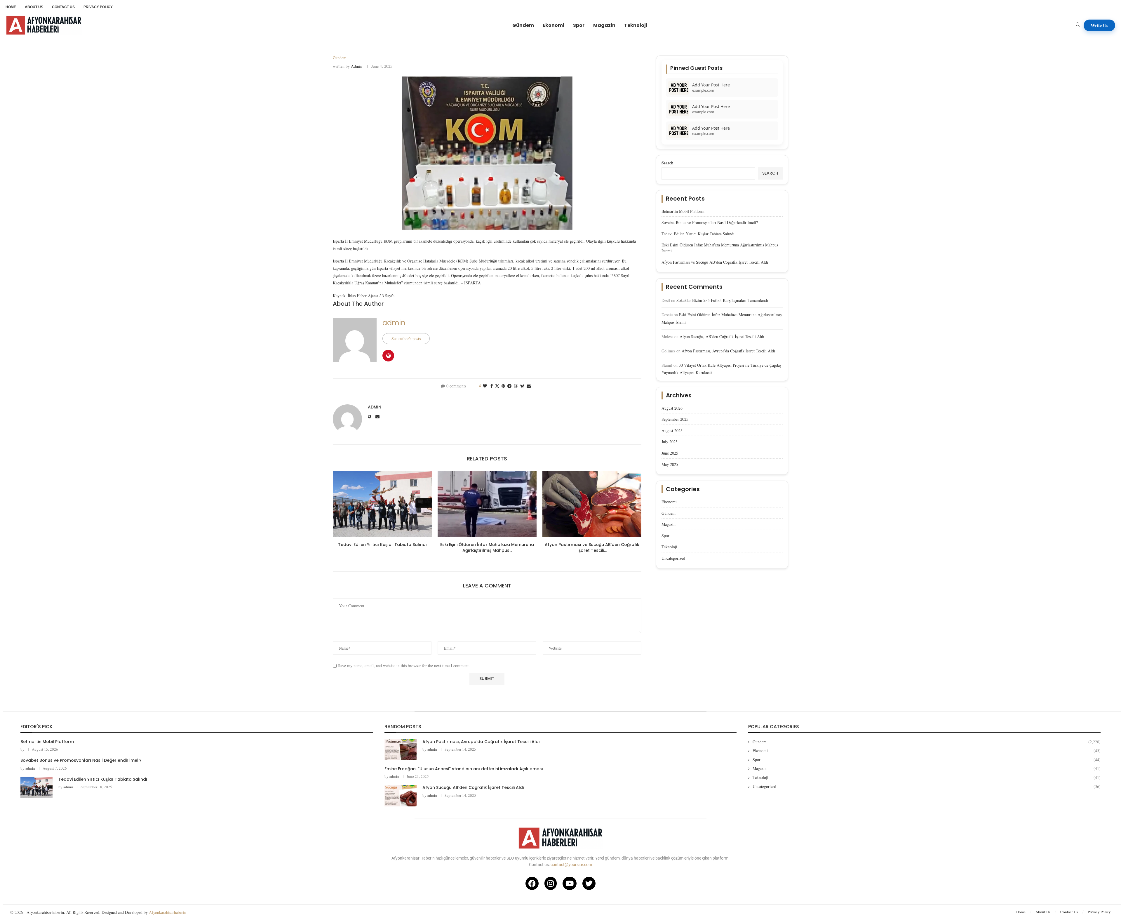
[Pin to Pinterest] (503, 386)
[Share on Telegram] (509, 386)
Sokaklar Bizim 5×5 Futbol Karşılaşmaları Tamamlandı (722, 300)
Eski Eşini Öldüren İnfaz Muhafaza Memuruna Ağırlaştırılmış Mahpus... (487, 547)
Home (1021, 911)
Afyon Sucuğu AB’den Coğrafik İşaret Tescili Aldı (473, 787)
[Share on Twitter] (497, 386)
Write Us (1099, 25)
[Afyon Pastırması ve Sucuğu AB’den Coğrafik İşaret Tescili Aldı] (591, 504)
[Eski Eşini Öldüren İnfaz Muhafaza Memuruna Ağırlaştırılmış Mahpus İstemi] (487, 504)
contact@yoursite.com (571, 864)
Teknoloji (635, 25)
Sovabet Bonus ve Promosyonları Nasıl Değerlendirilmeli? (710, 222)
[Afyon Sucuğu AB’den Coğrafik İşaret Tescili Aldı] (400, 795)
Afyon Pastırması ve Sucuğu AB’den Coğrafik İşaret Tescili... (592, 547)
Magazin (604, 25)
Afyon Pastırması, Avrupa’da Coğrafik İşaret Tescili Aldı (728, 351)
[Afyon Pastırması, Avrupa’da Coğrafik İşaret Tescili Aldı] (400, 749)
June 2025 (670, 453)
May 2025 (670, 464)
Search (667, 163)
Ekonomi (553, 25)
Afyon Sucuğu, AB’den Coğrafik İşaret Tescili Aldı (722, 336)
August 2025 (672, 430)
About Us (1042, 911)
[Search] (1078, 25)
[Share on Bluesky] (522, 386)
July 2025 (670, 441)
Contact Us (1069, 911)
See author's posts (406, 338)
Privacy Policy (1099, 911)
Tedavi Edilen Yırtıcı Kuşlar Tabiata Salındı (382, 544)
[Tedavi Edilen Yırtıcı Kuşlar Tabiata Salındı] (382, 504)
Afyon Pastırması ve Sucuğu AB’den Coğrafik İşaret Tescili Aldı (715, 262)
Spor (578, 25)
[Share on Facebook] (491, 386)
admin (356, 66)
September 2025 (675, 419)
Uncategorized (673, 558)
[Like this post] (485, 386)
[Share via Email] (529, 386)
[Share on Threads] (516, 386)
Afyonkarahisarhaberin (167, 912)
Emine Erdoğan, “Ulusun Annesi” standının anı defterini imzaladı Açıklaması (463, 769)
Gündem (523, 25)
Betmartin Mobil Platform (683, 211)
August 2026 (672, 408)
